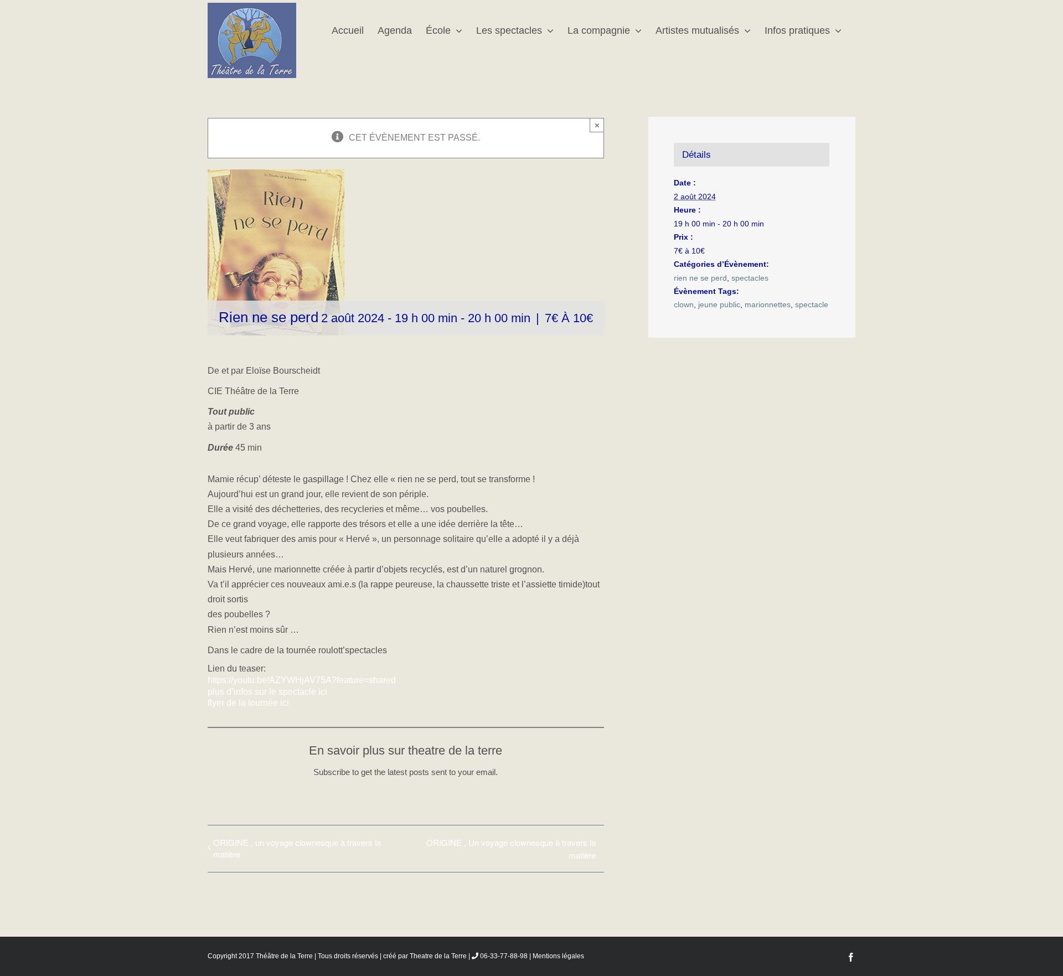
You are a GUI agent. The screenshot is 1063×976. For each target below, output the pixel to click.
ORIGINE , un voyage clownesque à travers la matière (297, 848)
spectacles (749, 277)
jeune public (719, 304)
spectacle (811, 304)
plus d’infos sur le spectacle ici (267, 691)
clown (684, 304)
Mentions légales (558, 956)
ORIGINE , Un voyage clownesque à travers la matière (510, 848)
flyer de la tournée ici (248, 703)
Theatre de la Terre (438, 956)
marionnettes (768, 304)
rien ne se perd (700, 277)
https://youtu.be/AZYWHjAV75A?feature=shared (302, 680)
